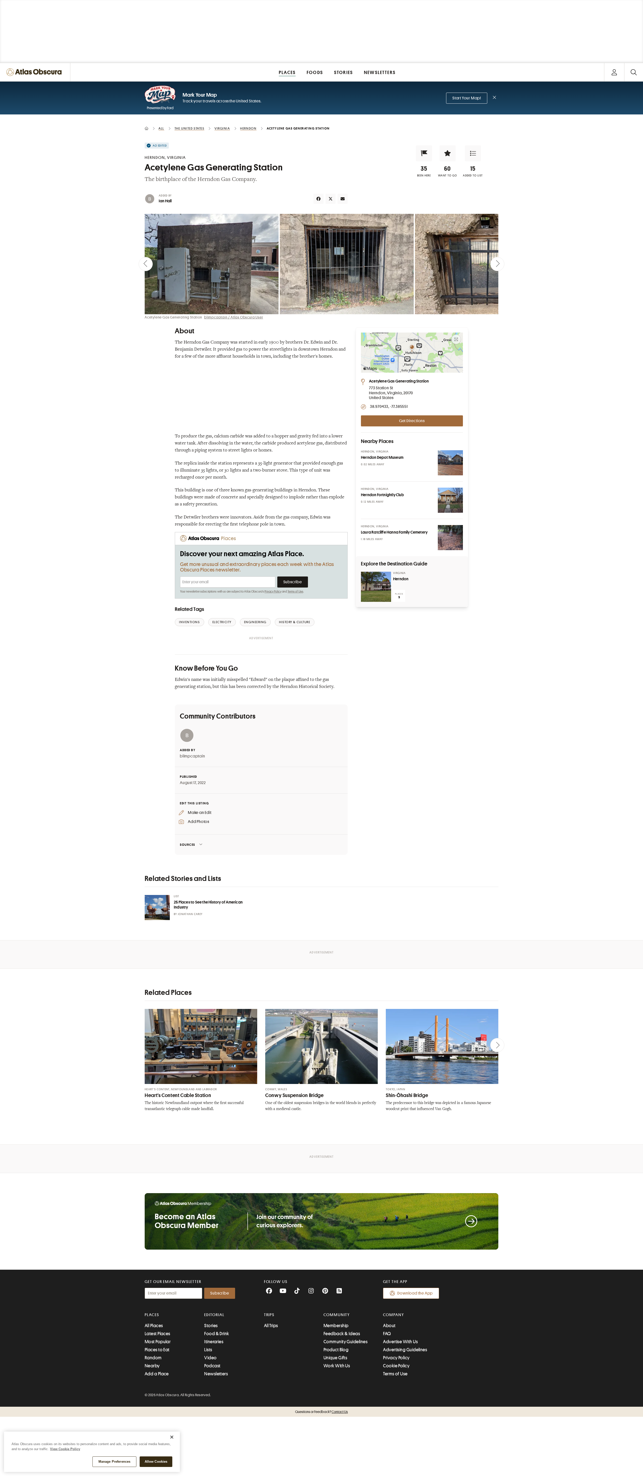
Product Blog (336, 1350)
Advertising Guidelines (405, 1350)
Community (337, 1315)
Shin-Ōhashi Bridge (407, 1095)
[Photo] (450, 462)
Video (210, 1358)
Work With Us (337, 1366)
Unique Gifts (335, 1358)
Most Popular (158, 1342)
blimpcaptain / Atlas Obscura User (233, 317)
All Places (154, 1326)
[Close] (171, 1437)
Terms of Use (295, 591)
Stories (211, 1326)
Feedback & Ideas (342, 1334)
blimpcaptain (192, 756)
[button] (424, 153)
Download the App (415, 1293)
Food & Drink (216, 1334)
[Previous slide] (146, 264)
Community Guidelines (345, 1342)
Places (152, 1315)
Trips (269, 1315)
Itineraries (213, 1342)
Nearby (152, 1366)
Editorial (214, 1315)
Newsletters (216, 1374)
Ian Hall (165, 201)
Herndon (400, 579)
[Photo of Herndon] (376, 587)
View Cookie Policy (65, 1449)
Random (153, 1358)
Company (393, 1315)
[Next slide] (497, 264)
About (389, 1326)
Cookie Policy (396, 1366)
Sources (187, 844)
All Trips (271, 1326)
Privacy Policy (272, 591)
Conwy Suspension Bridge (294, 1095)
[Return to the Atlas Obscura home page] (35, 72)
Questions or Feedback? (321, 1411)
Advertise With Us (400, 1342)
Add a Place (157, 1374)
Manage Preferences (114, 1461)
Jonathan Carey (190, 914)
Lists (208, 1350)
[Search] (633, 72)
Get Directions (412, 421)
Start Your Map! (466, 98)
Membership (336, 1326)
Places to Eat (157, 1350)
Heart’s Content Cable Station (178, 1095)
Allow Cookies (156, 1461)
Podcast (212, 1366)
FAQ (387, 1334)
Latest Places (157, 1334)
